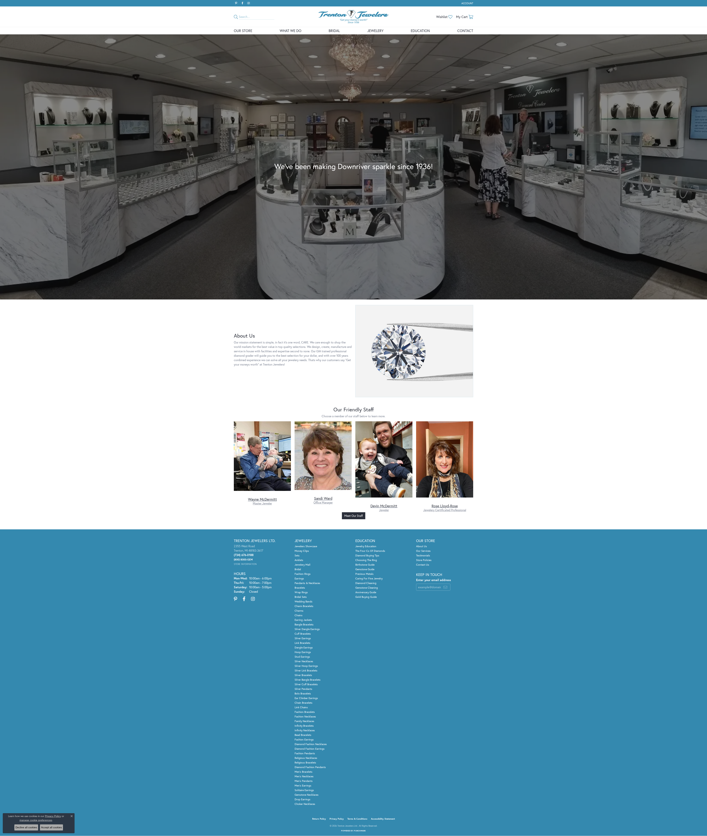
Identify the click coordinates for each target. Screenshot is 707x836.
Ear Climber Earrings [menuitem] (306, 698)
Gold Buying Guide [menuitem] (366, 597)
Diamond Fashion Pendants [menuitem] (310, 767)
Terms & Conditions (357, 818)
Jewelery (375, 30)
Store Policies (424, 560)
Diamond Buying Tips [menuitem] (367, 555)
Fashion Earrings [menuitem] (304, 739)
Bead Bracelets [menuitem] (303, 735)
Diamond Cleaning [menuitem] (365, 583)
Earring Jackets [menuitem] (303, 620)
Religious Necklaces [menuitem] (306, 758)
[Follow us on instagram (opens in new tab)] (248, 3)
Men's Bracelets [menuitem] (303, 771)
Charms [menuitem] (299, 610)
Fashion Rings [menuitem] (303, 574)
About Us (421, 546)
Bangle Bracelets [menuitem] (304, 624)
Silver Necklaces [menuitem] (304, 661)
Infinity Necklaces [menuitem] (305, 730)
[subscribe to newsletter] (445, 587)
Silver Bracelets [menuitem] (303, 675)
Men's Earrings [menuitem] (303, 785)
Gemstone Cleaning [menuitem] (366, 587)
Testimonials (423, 555)
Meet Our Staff (353, 516)
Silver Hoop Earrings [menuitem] (306, 666)
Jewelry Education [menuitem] (365, 546)
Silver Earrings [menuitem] (303, 638)
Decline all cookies (26, 827)
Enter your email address (433, 580)
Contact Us (422, 564)
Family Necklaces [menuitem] (304, 721)
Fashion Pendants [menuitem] (305, 753)
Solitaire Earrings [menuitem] (304, 790)
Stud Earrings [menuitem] (302, 656)
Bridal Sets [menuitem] (301, 597)
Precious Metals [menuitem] (364, 574)
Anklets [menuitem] (299, 560)
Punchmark (360, 831)
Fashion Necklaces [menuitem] (305, 716)
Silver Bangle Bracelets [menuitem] (308, 679)
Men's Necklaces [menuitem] (304, 776)
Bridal (334, 30)
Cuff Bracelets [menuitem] (303, 633)
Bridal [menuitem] (298, 569)
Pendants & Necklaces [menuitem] (307, 583)
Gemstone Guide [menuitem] (364, 569)
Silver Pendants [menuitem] (303, 689)
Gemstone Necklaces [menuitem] (307, 794)
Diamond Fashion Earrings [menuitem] (310, 748)
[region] (353, 466)
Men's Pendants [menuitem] (304, 781)
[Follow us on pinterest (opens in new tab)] (236, 3)
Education (420, 30)
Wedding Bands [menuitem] (303, 601)
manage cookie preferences (36, 820)
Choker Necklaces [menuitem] (305, 804)
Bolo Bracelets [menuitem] (303, 693)
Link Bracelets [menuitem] (302, 643)
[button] (467, 3)
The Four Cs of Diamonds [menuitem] (370, 551)
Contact (465, 30)
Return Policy (319, 818)
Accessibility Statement (383, 818)
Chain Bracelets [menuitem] (303, 702)
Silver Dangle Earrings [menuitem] (307, 629)
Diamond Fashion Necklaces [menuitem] (311, 744)
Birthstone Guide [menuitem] (364, 564)
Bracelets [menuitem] (300, 587)
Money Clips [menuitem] (302, 551)
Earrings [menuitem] (299, 578)
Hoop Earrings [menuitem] (303, 652)
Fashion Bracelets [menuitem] (305, 712)
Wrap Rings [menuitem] (301, 592)
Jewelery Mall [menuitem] (302, 564)
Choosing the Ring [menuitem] (366, 560)
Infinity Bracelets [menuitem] (304, 725)
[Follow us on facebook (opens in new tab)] (242, 3)
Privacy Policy (337, 818)
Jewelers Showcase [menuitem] (306, 546)
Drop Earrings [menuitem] (302, 799)
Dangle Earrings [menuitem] (304, 647)
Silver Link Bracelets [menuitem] (306, 670)
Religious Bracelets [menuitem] (305, 762)
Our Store (243, 30)
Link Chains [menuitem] (301, 707)
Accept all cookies (51, 827)
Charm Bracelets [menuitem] (304, 606)
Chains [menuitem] (299, 615)
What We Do (290, 30)
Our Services (423, 551)
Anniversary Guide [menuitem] (365, 592)
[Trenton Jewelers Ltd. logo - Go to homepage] (353, 16)
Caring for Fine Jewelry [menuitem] (369, 578)
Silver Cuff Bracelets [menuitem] (306, 684)
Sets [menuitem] (297, 555)
